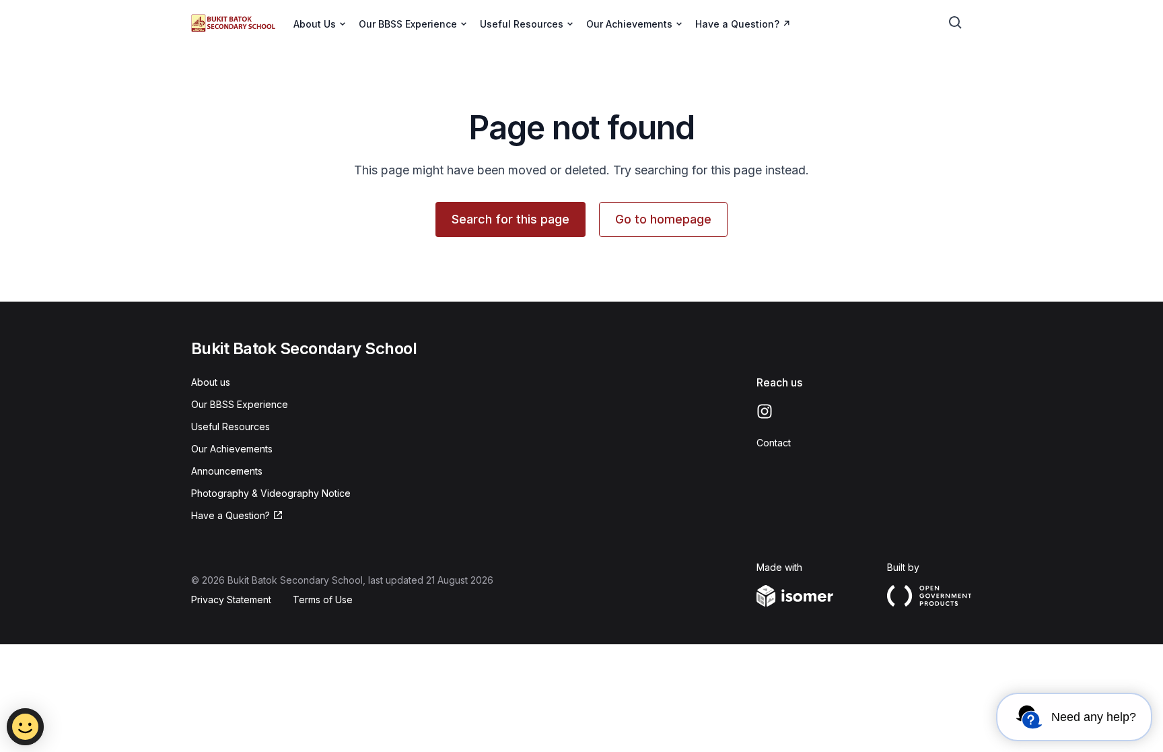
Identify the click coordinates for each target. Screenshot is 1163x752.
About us (210, 382)
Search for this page (510, 219)
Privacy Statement (231, 599)
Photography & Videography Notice (271, 493)
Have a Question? (737, 24)
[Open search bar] (956, 23)
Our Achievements (232, 448)
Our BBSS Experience (239, 404)
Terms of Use (323, 599)
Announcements (226, 471)
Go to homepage (663, 219)
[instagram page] (764, 411)
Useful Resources (230, 426)
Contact (773, 442)
